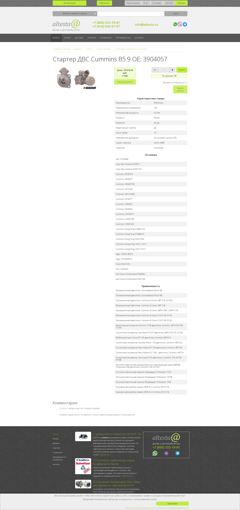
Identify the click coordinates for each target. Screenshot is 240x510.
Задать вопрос (180, 89)
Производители (123, 38)
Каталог (56, 38)
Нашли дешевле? (125, 81)
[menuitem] (63, 434)
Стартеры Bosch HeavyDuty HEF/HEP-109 (117, 434)
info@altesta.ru (146, 24)
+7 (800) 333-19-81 (106, 22)
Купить (182, 70)
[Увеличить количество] (172, 70)
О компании (106, 38)
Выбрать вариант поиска (75, 13)
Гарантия (92, 38)
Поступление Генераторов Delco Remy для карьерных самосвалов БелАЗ (116, 483)
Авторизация (69, 3)
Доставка (79, 38)
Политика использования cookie (140, 508)
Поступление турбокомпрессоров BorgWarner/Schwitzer (113, 462)
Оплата (67, 38)
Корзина (181, 3)
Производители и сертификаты (60, 458)
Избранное (104, 3)
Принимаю (172, 503)
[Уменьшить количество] (155, 70)
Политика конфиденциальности (173, 508)
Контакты (139, 38)
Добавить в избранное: (174, 82)
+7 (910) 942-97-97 (106, 26)
